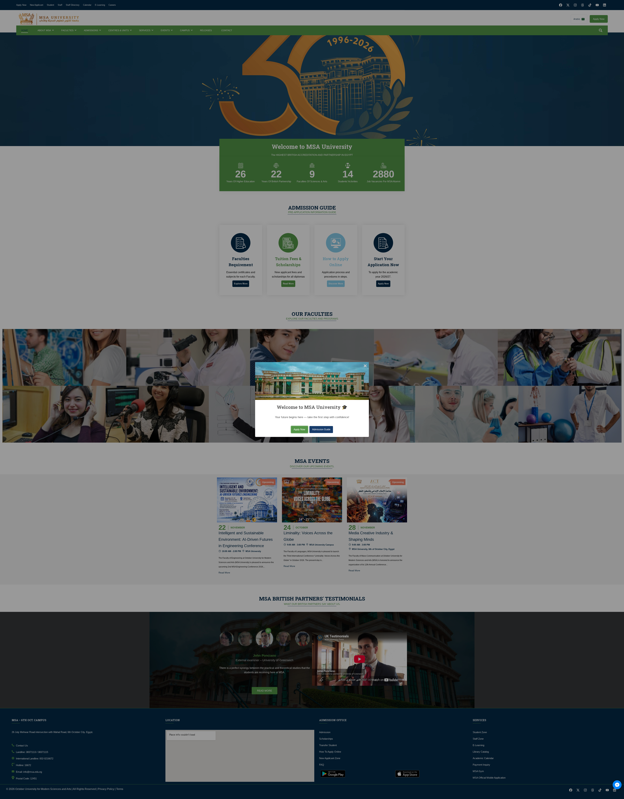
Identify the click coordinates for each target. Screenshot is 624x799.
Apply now (299, 429)
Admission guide (321, 429)
